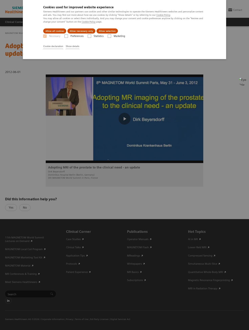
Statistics (98, 36)
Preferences (77, 36)
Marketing (119, 36)
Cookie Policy (163, 15)
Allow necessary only (81, 31)
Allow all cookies (54, 31)
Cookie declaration (53, 46)
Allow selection (107, 31)
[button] (242, 81)
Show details (72, 46)
